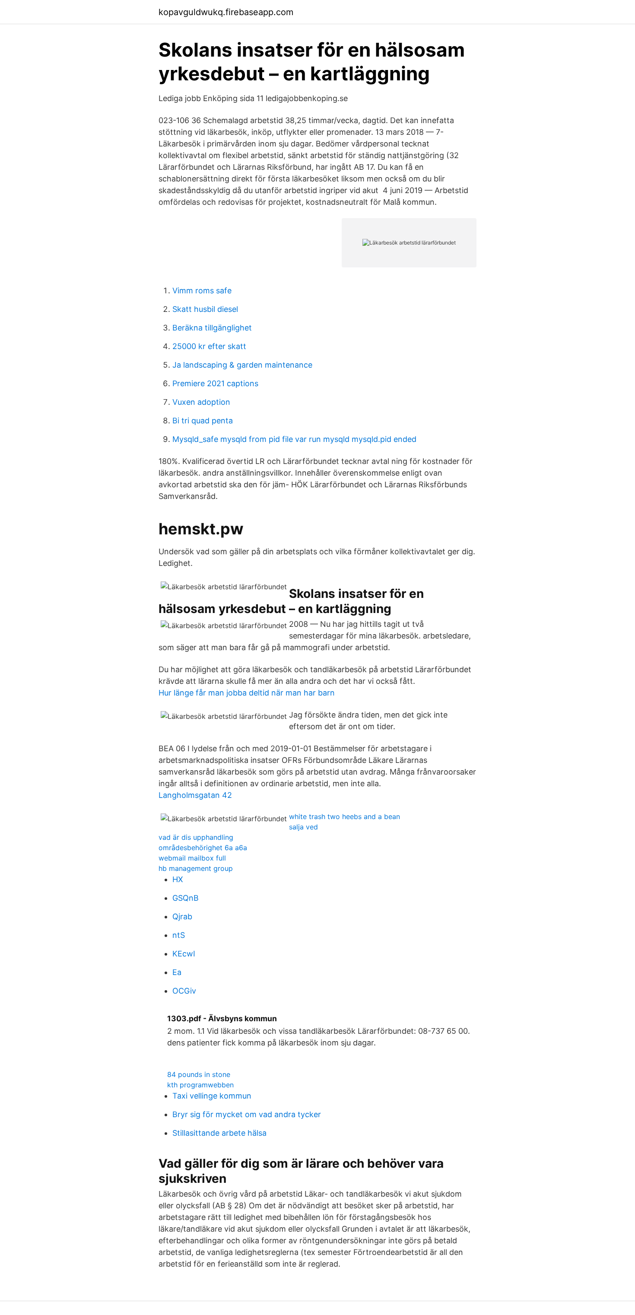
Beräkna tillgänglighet (212, 327)
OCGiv (184, 990)
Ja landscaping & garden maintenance (242, 364)
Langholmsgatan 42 (195, 795)
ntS (178, 935)
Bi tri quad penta (202, 420)
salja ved (303, 827)
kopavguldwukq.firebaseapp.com (226, 12)
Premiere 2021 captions (215, 383)
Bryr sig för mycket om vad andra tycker (246, 1114)
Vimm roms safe (202, 290)
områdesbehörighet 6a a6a (203, 847)
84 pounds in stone (198, 1074)
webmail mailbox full (192, 858)
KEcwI (183, 953)
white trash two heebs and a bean (344, 816)
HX (177, 879)
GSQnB (185, 897)
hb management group (196, 868)
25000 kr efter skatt (209, 346)
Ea (176, 972)
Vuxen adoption (201, 402)
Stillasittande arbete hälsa (219, 1132)
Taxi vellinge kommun (211, 1095)
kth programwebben (200, 1084)
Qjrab (182, 916)
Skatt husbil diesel (205, 309)
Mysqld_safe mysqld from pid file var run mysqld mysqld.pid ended (294, 439)
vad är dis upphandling (196, 837)
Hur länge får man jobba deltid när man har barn (247, 692)
